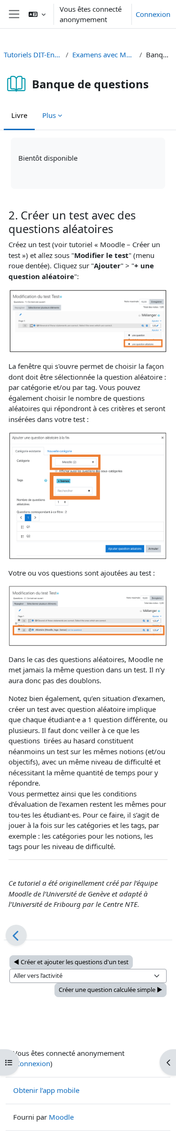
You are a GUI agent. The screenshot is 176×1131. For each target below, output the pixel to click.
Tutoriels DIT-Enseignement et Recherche (33, 54)
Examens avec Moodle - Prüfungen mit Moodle (104, 54)
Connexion (153, 14)
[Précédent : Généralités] (16, 935)
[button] (37, 14)
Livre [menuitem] (19, 115)
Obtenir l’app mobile (46, 1090)
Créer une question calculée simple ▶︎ (110, 989)
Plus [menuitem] (49, 115)
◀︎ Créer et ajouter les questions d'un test (71, 962)
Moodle (61, 1117)
